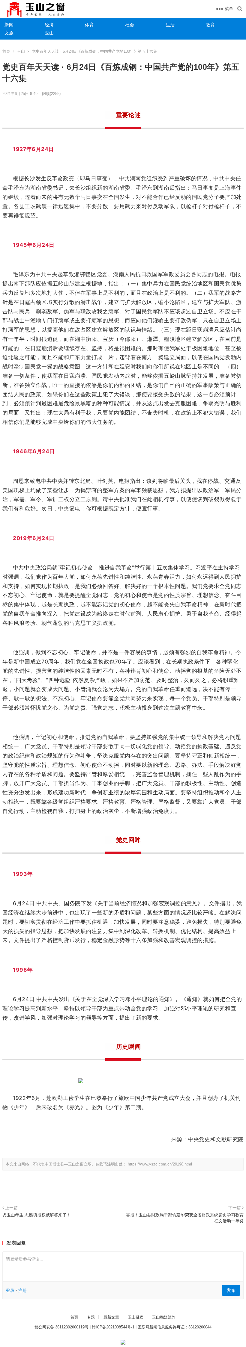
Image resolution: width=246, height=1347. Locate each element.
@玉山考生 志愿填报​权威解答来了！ (36, 1215)
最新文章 (111, 1317)
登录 (10, 1290)
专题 (91, 1317)
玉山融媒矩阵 (164, 1317)
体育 (89, 24)
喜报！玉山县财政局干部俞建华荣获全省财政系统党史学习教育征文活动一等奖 (185, 1218)
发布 (231, 1290)
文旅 (9, 32)
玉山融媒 (135, 1317)
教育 (210, 24)
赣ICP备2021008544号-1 (113, 1327)
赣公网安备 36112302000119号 (61, 1327)
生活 (170, 24)
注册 (22, 1290)
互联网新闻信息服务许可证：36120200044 (175, 1327)
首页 (6, 51)
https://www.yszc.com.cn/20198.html (160, 1164)
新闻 (9, 24)
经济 (49, 24)
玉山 (49, 32)
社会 (129, 24)
